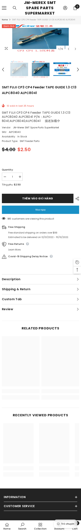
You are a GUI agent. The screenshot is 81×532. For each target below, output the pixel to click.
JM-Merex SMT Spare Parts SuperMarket (36, 127)
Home (5, 19)
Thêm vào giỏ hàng (38, 198)
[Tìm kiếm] (14, 8)
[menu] (4, 8)
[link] (21, 391)
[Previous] (68, 49)
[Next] (75, 49)
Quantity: (7, 169)
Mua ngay (40, 209)
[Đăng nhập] (65, 7)
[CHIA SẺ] (76, 198)
